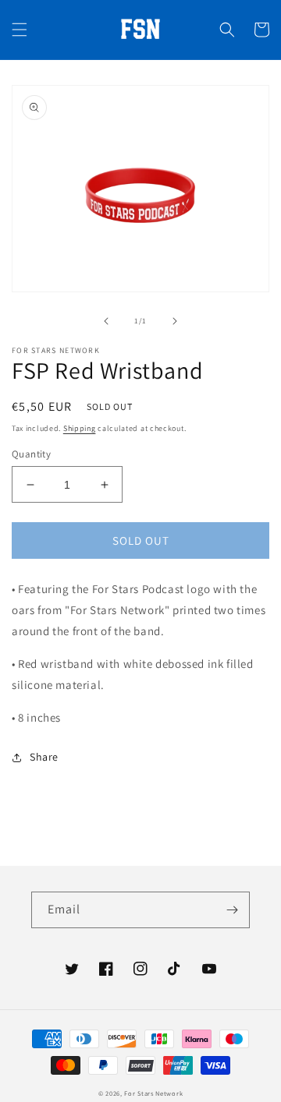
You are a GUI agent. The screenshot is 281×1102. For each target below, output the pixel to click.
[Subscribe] (232, 910)
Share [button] (44, 757)
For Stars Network (153, 1093)
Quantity (31, 454)
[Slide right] (175, 321)
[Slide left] (106, 321)
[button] (19, 29)
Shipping (79, 428)
